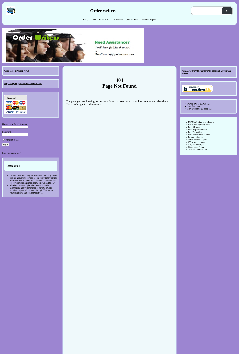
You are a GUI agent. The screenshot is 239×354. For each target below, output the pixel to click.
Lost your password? (11, 153)
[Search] (227, 10)
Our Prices (104, 19)
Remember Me (12, 140)
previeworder (132, 19)
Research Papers (148, 19)
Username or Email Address (14, 124)
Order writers (103, 10)
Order (93, 19)
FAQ (85, 19)
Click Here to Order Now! (16, 71)
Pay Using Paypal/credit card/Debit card (23, 83)
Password (6, 132)
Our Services (117, 19)
